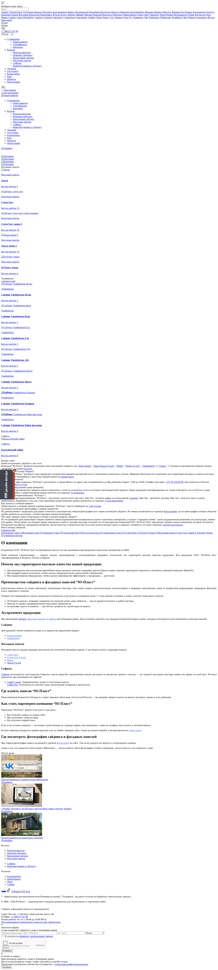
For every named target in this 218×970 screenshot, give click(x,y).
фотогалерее (63, 743)
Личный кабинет (9, 95)
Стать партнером (9, 92)
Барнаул (38, 12)
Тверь (99, 17)
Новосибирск (130, 15)
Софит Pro (12, 685)
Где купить (12, 71)
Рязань (4, 17)
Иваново (149, 12)
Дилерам (11, 68)
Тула (111, 17)
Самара (12, 17)
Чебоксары (165, 17)
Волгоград (105, 12)
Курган (56, 15)
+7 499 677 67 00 (9, 31)
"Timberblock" (148, 466)
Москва (88, 15)
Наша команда (20, 42)
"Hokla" (120, 466)
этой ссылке (95, 506)
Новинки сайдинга (22, 55)
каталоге (27, 468)
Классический (14, 635)
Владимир (94, 12)
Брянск (71, 12)
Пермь (169, 15)
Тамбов (92, 17)
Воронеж (124, 12)
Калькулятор (13, 74)
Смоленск (57, 17)
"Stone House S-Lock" (104, 466)
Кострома (23, 15)
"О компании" (77, 492)
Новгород (118, 15)
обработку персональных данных (36, 936)
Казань (188, 12)
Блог (9, 76)
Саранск (38, 17)
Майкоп (80, 15)
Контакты (18, 47)
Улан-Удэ (127, 17)
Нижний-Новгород (102, 15)
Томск (105, 17)
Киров (15, 15)
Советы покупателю (172, 525)
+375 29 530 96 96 (174, 482)
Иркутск (167, 12)
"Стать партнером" (114, 500)
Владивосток (82, 12)
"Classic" (162, 466)
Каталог (11, 50)
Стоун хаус (12, 654)
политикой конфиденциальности (71, 964)
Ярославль (6, 20)
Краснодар (34, 15)
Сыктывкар (81, 17)
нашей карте (67, 476)
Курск (64, 15)
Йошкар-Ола (178, 12)
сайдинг (22, 619)
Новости (11, 79)
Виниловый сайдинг (23, 58)
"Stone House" (85, 466)
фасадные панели (36, 619)
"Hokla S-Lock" (132, 466)
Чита (185, 17)
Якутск (211, 17)
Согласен (6, 967)
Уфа (146, 17)
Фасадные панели (22, 60)
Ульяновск (138, 17)
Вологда (115, 12)
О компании (13, 39)
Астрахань (28, 12)
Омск (140, 15)
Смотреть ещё (8, 281)
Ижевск (158, 12)
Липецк (71, 15)
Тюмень (118, 17)
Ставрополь (69, 17)
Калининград (200, 12)
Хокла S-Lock (14, 663)
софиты (52, 619)
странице (133, 498)
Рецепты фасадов (22, 52)
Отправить (7, 951)
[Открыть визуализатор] (7, 484)
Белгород (47, 12)
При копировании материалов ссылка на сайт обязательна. (31, 922)
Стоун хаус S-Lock (16, 657)
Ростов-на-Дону (203, 15)
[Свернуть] (15, 470)
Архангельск (15, 12)
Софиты (17, 63)
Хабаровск (154, 17)
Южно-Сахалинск (198, 17)
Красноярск (46, 15)
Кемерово (6, 15)
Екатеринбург (137, 12)
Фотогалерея (13, 82)
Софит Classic (14, 682)
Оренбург (154, 15)
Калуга (210, 12)
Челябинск (177, 17)
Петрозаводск (180, 15)
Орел (146, 15)
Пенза (163, 15)
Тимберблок (13, 638)
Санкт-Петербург (25, 17)
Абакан (5, 12)
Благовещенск (60, 12)
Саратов (47, 17)
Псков (191, 15)
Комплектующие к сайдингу (27, 66)
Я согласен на (29, 936)
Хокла (10, 660)
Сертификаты (20, 44)
